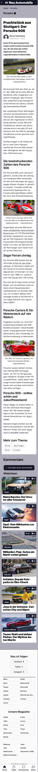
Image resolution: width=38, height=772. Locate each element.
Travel (22, 729)
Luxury (22, 721)
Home (5, 8)
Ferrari (29, 150)
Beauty (5, 737)
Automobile (7, 733)
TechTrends (24, 733)
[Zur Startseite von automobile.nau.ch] (19, 2)
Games (5, 695)
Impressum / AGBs (27, 751)
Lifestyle (6, 699)
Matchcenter (24, 683)
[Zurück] (1, 2)
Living (22, 717)
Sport (5, 683)
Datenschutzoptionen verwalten (10, 755)
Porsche (13, 8)
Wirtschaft (24, 687)
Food (22, 725)
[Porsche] (19, 13)
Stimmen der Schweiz (28, 695)
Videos (5, 691)
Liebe (5, 721)
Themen (23, 699)
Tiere (5, 729)
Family (5, 725)
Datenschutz (8, 751)
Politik (22, 679)
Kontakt (23, 748)
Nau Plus (23, 691)
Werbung (6, 744)
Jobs (5, 748)
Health (5, 717)
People (5, 687)
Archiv (5, 703)
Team (22, 744)
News (5, 679)
